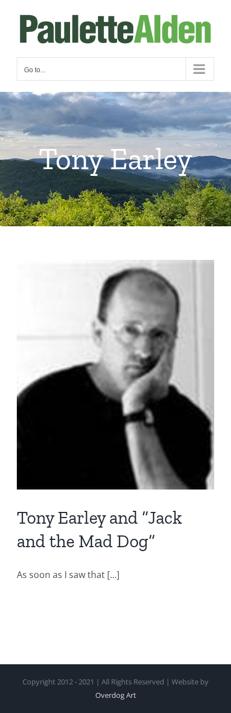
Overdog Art (115, 695)
